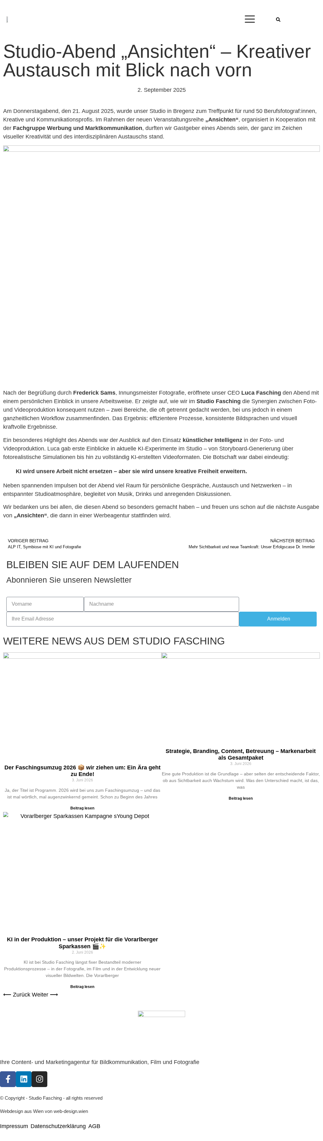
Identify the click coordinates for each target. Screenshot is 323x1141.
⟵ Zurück (16, 994)
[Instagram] (39, 1079)
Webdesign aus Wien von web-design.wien (44, 1111)
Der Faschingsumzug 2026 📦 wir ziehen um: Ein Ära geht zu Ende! (82, 771)
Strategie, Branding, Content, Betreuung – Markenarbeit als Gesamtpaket (241, 754)
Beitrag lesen (82, 808)
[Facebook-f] (8, 1079)
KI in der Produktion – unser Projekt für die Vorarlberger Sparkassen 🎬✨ (82, 943)
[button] (278, 19)
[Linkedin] (24, 1079)
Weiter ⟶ (45, 994)
